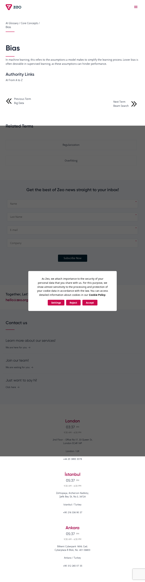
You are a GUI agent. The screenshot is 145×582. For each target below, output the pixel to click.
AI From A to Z (14, 80)
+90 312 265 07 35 (72, 566)
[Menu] (135, 7)
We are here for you (16, 347)
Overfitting (71, 161)
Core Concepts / (30, 23)
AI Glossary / (13, 23)
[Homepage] (14, 7)
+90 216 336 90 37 (72, 512)
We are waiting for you (18, 367)
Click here (11, 387)
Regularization (71, 145)
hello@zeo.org (17, 300)
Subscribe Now (73, 258)
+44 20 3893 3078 (72, 459)
